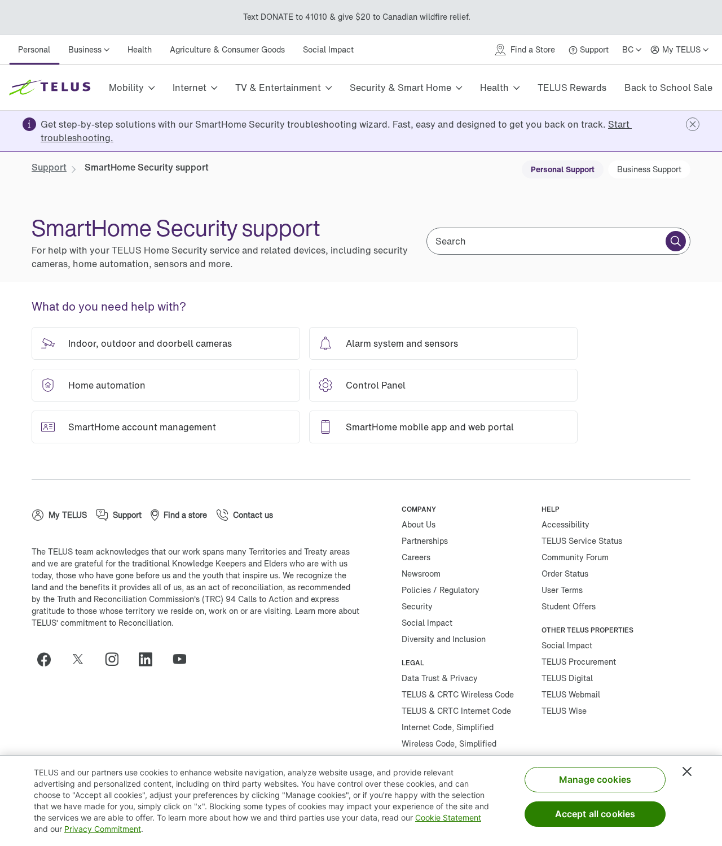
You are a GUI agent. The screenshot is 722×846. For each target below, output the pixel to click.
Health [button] (494, 87)
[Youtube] (184, 659)
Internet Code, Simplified (448, 727)
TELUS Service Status (582, 541)
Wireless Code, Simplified (449, 743)
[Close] (687, 771)
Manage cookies (595, 779)
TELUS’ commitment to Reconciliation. (103, 623)
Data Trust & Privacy (440, 678)
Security (417, 606)
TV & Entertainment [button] (278, 87)
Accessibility (565, 524)
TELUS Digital (567, 678)
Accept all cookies (595, 813)
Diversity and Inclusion (444, 639)
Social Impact (328, 49)
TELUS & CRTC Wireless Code (458, 694)
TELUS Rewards (572, 87)
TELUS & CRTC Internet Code (456, 711)
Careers (416, 557)
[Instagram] (116, 659)
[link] (49, 167)
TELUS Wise (564, 711)
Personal (34, 49)
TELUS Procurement (579, 662)
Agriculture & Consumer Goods (227, 49)
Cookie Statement (448, 817)
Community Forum (575, 557)
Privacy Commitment (102, 829)
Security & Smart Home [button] (400, 87)
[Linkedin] (150, 659)
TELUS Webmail (571, 694)
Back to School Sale (668, 87)
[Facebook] (48, 659)
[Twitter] (82, 659)
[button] (692, 124)
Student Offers (569, 606)
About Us (418, 524)
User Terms (562, 590)
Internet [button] (189, 87)
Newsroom (421, 573)
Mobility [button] (126, 87)
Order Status (565, 573)
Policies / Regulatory (440, 590)
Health (139, 49)
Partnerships (425, 541)
